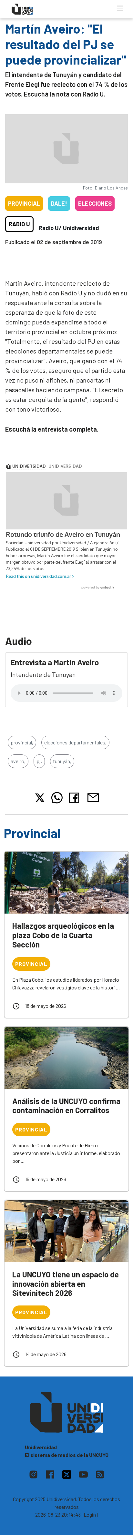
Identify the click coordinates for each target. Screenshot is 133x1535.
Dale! (59, 203)
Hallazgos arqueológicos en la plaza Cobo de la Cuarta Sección (63, 935)
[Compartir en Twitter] (40, 798)
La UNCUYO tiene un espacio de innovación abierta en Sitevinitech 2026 (65, 1284)
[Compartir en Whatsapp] (57, 797)
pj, (39, 761)
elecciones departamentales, (75, 742)
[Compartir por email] (93, 797)
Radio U (19, 224)
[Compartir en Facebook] (75, 798)
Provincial (24, 203)
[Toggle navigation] (120, 8)
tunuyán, (62, 761)
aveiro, (18, 761)
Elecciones (95, 203)
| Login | (90, 1514)
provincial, (22, 742)
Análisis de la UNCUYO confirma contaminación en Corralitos (66, 1105)
